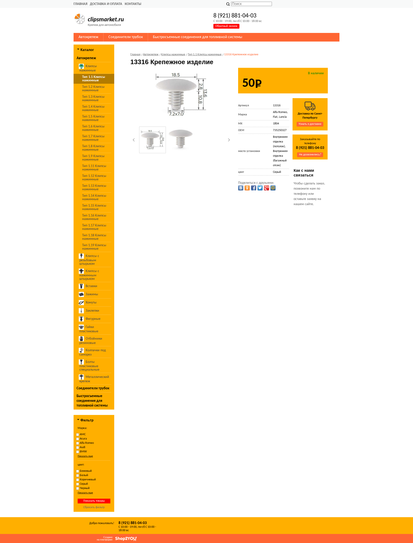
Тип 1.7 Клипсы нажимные (93, 138)
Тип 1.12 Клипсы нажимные (94, 177)
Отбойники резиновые (90, 341)
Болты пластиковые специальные (89, 365)
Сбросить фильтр (94, 507)
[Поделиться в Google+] (266, 187)
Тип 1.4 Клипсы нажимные (93, 108)
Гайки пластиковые (88, 329)
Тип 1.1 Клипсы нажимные (93, 78)
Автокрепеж (88, 37)
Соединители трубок (125, 37)
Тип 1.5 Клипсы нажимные (93, 118)
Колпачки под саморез (92, 352)
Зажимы (92, 294)
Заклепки (92, 310)
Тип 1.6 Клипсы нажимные (93, 128)
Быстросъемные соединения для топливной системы (197, 37)
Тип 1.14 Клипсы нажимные (94, 197)
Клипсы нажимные (88, 68)
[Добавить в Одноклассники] (247, 187)
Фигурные (93, 319)
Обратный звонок (226, 26)
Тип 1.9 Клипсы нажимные (93, 158)
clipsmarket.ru (106, 20)
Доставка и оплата (106, 4)
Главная (80, 4)
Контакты (133, 4)
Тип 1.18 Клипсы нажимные (94, 237)
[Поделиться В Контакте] (240, 187)
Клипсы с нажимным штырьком (89, 275)
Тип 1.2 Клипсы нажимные (93, 88)
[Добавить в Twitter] (260, 187)
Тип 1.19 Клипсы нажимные (94, 247)
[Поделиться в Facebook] (253, 187)
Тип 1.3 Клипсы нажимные (93, 98)
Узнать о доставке (310, 124)
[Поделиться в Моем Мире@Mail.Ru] (273, 187)
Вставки (91, 286)
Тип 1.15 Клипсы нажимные (94, 207)
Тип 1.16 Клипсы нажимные (94, 217)
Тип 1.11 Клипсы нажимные (94, 167)
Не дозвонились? (310, 154)
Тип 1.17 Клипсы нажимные (94, 227)
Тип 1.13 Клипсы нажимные (94, 187)
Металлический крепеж (94, 379)
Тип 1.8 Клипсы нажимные (93, 148)
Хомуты (91, 302)
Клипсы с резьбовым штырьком (89, 260)
